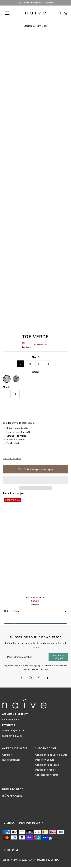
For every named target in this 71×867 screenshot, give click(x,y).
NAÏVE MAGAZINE (12, 795)
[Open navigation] (10, 13)
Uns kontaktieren (12, 458)
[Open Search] (59, 13)
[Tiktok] (48, 678)
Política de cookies (45, 769)
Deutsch (8, 822)
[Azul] (16, 379)
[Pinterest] (39, 678)
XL (48, 363)
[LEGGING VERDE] (35, 546)
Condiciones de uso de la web (51, 754)
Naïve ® (32, 859)
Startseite (29, 25)
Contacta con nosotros (47, 774)
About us (7, 754)
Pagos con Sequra (44, 759)
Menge (6, 387)
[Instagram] (30, 678)
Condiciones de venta (47, 764)
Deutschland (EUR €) (30, 822)
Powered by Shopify (48, 859)
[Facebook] (21, 678)
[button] (35, 480)
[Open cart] (65, 13)
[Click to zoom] (62, 42)
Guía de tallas (11, 611)
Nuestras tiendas (11, 759)
